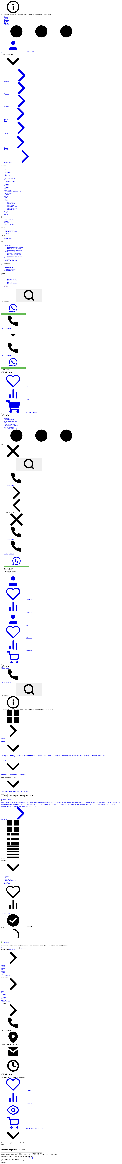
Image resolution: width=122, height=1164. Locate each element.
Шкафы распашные (6, 760)
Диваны (11, 755)
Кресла (20, 755)
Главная (3, 738)
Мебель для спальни (61, 755)
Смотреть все (4, 819)
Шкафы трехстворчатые (21, 791)
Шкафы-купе (4, 774)
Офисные (9, 799)
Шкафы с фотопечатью (19, 774)
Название (6, 876)
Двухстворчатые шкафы (7, 791)
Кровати (16, 755)
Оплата (3, 992)
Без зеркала (4, 799)
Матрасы (97, 755)
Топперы (92, 755)
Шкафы (3, 741)
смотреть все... (11, 209)
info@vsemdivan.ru (6, 1058)
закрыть (3, 1162)
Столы (38, 755)
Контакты (3, 997)
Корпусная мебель (31, 755)
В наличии (7, 883)
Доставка (3, 994)
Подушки (16, 757)
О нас (2, 991)
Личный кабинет (5, 1001)
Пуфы (24, 755)
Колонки (10, 774)
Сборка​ (3, 998)
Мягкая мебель (5, 755)
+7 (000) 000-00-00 (6, 328)
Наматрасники (9, 757)
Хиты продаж (8, 879)
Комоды (42, 755)
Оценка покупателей (10, 880)
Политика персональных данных (10, 948)
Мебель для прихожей (73, 755)
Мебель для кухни (85, 755)
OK (2, 1144)
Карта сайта (23, 948)
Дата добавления (9, 882)
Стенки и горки (5, 975)
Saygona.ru (12, 949)
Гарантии (3, 1000)
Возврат (3, 995)
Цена (5, 877)
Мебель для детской (50, 755)
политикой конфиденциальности (33, 1158)
